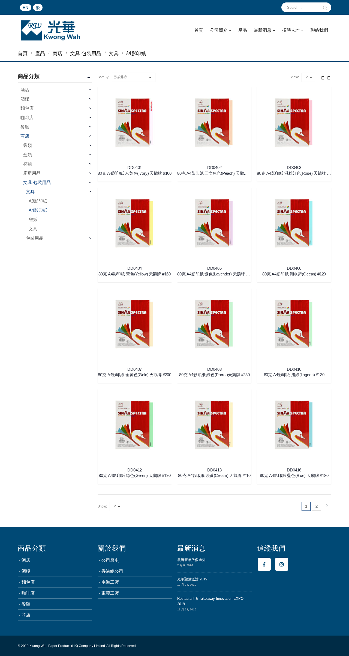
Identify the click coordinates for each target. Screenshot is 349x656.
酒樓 (24, 99)
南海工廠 (110, 582)
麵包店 (27, 108)
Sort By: (103, 77)
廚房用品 (32, 173)
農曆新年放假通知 (191, 560)
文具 (30, 191)
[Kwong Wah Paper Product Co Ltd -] (50, 30)
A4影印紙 (38, 210)
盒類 (27, 154)
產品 (242, 30)
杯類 (27, 164)
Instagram (281, 564)
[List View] (328, 77)
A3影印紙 (38, 201)
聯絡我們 (319, 30)
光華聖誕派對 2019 (192, 579)
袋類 (27, 145)
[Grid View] (322, 77)
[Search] (325, 7)
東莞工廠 (110, 593)
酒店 (24, 89)
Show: (294, 77)
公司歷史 (110, 560)
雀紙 (33, 219)
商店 (24, 136)
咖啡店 (27, 117)
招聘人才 (291, 30)
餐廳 (24, 126)
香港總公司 (112, 571)
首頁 (198, 30)
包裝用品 (34, 238)
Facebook (264, 564)
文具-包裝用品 (37, 182)
